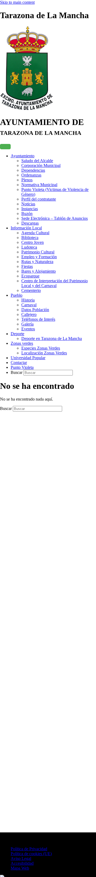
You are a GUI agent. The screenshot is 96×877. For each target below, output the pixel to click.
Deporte (17, 333)
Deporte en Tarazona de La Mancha (51, 338)
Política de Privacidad (29, 849)
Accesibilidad (22, 863)
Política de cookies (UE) (31, 853)
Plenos (27, 180)
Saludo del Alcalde (37, 160)
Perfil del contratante (38, 199)
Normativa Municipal (39, 184)
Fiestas (27, 266)
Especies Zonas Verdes (40, 348)
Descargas (30, 223)
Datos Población (35, 309)
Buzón (27, 213)
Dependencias (33, 170)
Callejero (29, 314)
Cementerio (31, 290)
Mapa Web (20, 868)
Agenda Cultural (35, 232)
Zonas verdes (22, 343)
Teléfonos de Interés (38, 319)
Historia (28, 300)
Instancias (29, 208)
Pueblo (16, 295)
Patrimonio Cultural (37, 252)
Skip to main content (17, 2)
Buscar (17, 372)
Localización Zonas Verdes (44, 353)
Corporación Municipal (41, 165)
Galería (27, 324)
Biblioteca (29, 237)
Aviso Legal (21, 858)
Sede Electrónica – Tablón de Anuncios (54, 218)
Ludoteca (29, 247)
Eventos (28, 329)
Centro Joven (32, 242)
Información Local (26, 228)
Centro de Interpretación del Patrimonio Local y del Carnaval (54, 283)
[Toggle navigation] (5, 146)
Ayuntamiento (22, 156)
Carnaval (29, 305)
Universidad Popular (28, 357)
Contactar (19, 362)
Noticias (28, 204)
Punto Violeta (22, 367)
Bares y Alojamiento (38, 271)
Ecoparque (30, 276)
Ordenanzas (31, 175)
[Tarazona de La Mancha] (26, 109)
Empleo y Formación (39, 257)
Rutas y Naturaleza (37, 261)
